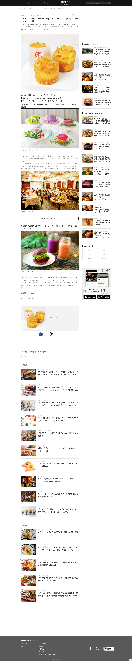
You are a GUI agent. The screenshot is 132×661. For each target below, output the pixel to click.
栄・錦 (75, 15)
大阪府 (104, 254)
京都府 (104, 258)
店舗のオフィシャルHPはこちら (49, 218)
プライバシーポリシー (45, 651)
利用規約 (41, 649)
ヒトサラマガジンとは (35, 2)
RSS (45, 2)
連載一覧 (23, 646)
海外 (104, 250)
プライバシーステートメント (47, 654)
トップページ (24, 643)
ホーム (22, 8)
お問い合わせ (42, 643)
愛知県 (90, 258)
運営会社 (41, 646)
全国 (89, 250)
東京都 (90, 254)
